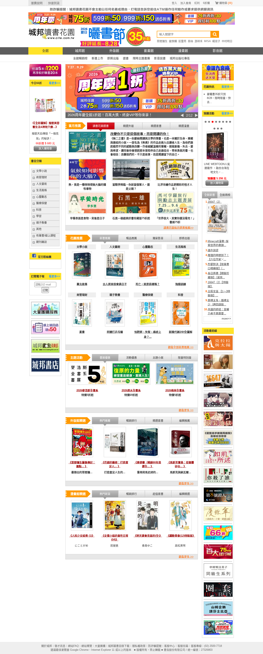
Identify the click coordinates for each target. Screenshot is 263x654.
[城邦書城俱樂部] (45, 352)
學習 (39, 216)
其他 (39, 228)
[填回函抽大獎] (45, 333)
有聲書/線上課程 (46, 235)
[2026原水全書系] (131, 385)
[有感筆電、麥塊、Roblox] (218, 634)
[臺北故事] (82, 279)
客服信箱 (183, 645)
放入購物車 (45, 148)
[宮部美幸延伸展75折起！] (218, 463)
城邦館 (80, 51)
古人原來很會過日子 (115, 284)
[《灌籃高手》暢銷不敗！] (218, 444)
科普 (39, 209)
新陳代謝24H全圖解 (180, 331)
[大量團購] (45, 314)
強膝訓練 (180, 284)
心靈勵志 (41, 196)
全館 (45, 51)
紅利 (197, 3)
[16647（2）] (217, 232)
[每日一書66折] (218, 539)
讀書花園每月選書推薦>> (179, 227)
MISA (207, 41)
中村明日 (227, 41)
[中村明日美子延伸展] (218, 577)
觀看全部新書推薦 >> (181, 347)
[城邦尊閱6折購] (45, 75)
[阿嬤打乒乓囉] (115, 327)
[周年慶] (131, 23)
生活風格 (41, 190)
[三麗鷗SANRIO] (218, 615)
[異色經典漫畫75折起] (218, 425)
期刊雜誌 (41, 241)
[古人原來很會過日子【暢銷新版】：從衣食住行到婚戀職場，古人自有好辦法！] (115, 279)
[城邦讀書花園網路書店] (51, 46)
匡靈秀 (182, 41)
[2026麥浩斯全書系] (87, 385)
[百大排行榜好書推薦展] (218, 558)
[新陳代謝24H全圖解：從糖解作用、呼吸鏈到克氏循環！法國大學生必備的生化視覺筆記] (180, 327)
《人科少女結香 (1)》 (82, 535)
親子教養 (41, 222)
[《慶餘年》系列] (218, 520)
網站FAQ (73, 645)
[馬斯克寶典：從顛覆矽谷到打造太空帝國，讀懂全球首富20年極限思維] (181, 458)
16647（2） (215, 201)
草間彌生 (162, 41)
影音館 (218, 51)
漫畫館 (183, 51)
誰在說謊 (213, 250)
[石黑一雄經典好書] (218, 349)
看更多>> (54, 83)
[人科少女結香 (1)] (82, 531)
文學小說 (41, 170)
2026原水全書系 (131, 390)
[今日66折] (45, 118)
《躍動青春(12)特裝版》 (181, 535)
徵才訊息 (60, 645)
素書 (82, 331)
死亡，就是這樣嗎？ (148, 284)
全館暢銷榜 (80, 58)
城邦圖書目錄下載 (118, 645)
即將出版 (113, 58)
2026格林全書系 (175, 390)
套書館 (149, 51)
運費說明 (37, 3)
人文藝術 (41, 183)
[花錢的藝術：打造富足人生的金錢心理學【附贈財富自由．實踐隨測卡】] (115, 458)
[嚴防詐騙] (131, 11)
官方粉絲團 (44, 256)
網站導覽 (86, 645)
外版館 (114, 51)
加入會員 (185, 3)
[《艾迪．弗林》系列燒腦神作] (218, 501)
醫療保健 (41, 203)
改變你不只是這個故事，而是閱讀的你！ (140, 134)
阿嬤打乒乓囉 (115, 331)
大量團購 (100, 645)
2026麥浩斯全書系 (87, 390)
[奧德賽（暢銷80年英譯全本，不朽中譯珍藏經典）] (148, 458)
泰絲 (190, 41)
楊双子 (216, 41)
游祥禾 (199, 41)
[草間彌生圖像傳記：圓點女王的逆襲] (82, 458)
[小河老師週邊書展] (218, 387)
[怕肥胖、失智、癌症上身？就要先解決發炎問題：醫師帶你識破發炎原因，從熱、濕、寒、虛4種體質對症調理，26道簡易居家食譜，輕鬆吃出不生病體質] (148, 327)
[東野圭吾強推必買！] (218, 482)
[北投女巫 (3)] (216, 159)
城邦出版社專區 (180, 58)
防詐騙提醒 (154, 645)
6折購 (206, 3)
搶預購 (173, 41)
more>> (226, 318)
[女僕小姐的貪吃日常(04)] (115, 531)
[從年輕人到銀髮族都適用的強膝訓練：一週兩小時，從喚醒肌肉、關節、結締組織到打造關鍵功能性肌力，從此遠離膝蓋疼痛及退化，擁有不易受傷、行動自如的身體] (180, 279)
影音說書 (160, 58)
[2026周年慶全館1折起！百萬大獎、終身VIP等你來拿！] (132, 111)
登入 (174, 3)
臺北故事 (82, 284)
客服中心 (169, 645)
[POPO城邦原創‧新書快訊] (218, 406)
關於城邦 (46, 645)
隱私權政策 (138, 645)
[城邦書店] (45, 371)
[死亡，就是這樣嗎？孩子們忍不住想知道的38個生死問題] (148, 279)
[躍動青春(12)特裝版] (181, 531)
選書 (126, 58)
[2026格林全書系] (175, 385)
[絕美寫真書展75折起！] (218, 368)
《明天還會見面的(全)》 (148, 535)
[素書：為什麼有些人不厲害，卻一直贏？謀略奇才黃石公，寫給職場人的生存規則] (82, 327)
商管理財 (41, 177)
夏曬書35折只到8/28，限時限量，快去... (219, 98)
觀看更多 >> (186, 410)
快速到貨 (54, 3)
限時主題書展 (141, 58)
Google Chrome (79, 649)
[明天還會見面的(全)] (148, 531)
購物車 (225, 3)
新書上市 (97, 58)
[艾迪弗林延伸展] (218, 596)
